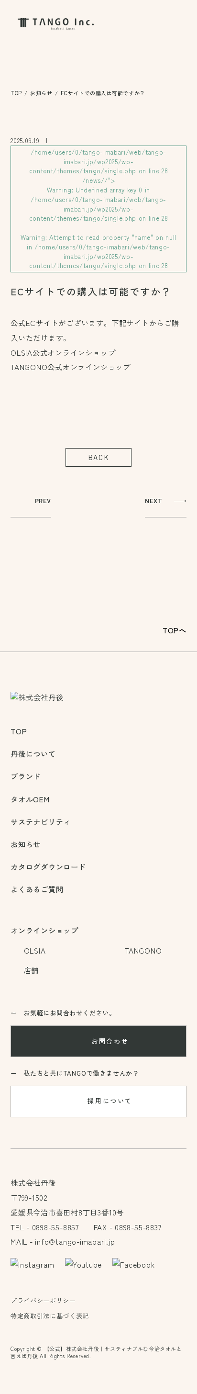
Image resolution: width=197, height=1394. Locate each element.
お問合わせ (110, 1041)
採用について (110, 1100)
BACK (98, 457)
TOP (16, 93)
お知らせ (41, 93)
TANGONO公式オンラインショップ (71, 366)
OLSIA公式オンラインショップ (63, 352)
